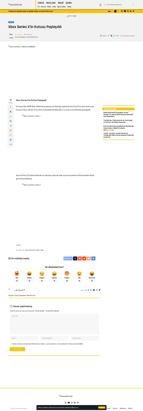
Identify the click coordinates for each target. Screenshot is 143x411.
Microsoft (32, 250)
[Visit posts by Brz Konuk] (10, 290)
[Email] (10, 130)
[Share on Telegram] (10, 125)
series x (38, 250)
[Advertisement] (118, 74)
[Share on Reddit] (84, 258)
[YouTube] (125, 11)
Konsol (11, 22)
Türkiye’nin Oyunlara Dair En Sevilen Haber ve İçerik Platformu (30, 11)
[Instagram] (128, 11)
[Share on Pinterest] (80, 258)
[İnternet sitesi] (86, 290)
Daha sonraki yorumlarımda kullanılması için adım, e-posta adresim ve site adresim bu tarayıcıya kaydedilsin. (47, 344)
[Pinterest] (99, 290)
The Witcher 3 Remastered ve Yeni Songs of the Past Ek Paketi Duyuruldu (117, 121)
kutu (26, 250)
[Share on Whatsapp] (114, 35)
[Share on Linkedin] (10, 121)
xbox (42, 250)
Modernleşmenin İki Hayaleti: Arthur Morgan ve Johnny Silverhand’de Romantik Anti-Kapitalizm (118, 114)
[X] (121, 11)
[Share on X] (111, 35)
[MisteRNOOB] (71, 397)
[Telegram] (133, 11)
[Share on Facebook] (108, 35)
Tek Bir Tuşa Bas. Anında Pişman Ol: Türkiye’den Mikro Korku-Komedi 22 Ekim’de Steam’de (118, 135)
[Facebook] (88, 290)
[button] (101, 407)
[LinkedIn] (130, 11)
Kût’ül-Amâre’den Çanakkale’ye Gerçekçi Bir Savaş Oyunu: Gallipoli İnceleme (118, 127)
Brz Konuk (18, 34)
